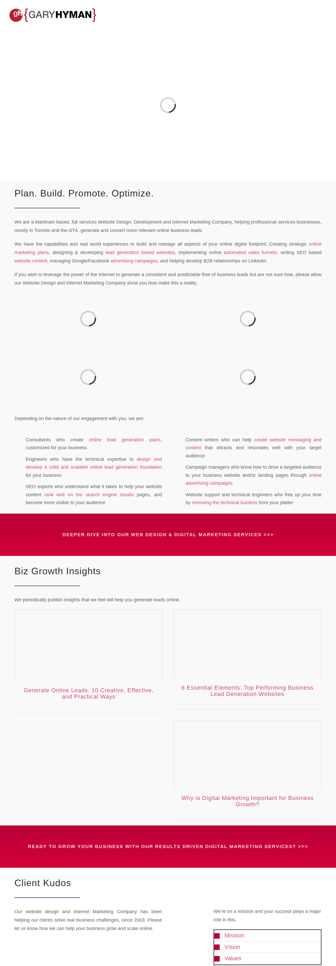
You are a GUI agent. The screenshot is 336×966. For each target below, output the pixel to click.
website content (30, 261)
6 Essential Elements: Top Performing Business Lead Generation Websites (247, 690)
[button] (267, 935)
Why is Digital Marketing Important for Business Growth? (247, 801)
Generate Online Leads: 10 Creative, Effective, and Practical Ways (89, 693)
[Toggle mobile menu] (326, 12)
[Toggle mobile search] (316, 12)
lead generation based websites (140, 252)
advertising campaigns (134, 261)
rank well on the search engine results (89, 494)
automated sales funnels (250, 252)
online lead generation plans (125, 439)
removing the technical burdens (225, 502)
